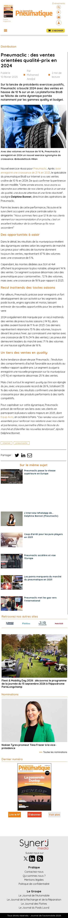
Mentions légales (34, 879)
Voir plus (54, 814)
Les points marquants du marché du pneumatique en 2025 (42, 578)
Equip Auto (7, 417)
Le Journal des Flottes (34, 903)
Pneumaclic (40, 168)
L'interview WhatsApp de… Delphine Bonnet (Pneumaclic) (41, 514)
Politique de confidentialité (34, 883)
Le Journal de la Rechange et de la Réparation (34, 899)
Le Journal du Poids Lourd (34, 907)
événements (58, 3)
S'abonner (34, 814)
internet (6, 443)
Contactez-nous (34, 871)
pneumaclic (21, 443)
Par (33, 74)
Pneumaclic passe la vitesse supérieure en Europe (40, 472)
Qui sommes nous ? (34, 875)
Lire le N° (14, 814)
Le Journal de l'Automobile (34, 895)
